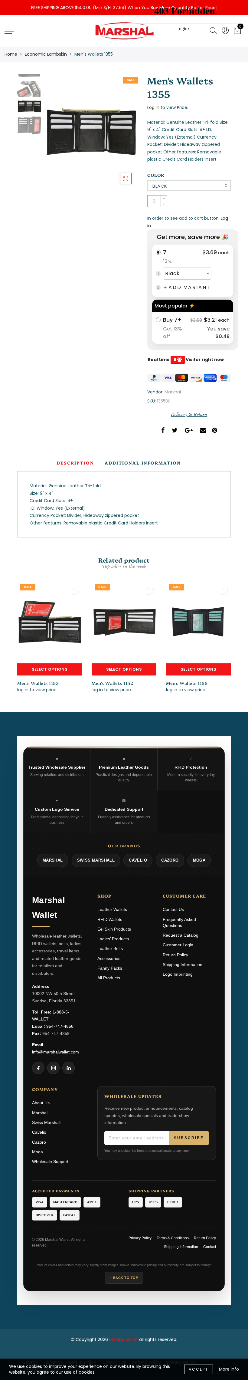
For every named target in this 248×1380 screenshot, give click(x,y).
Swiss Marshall (46, 1122)
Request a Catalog (180, 935)
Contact (209, 1247)
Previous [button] (55, 135)
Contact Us (173, 909)
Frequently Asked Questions (179, 922)
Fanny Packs (109, 968)
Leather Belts (110, 948)
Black (159, 186)
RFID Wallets (109, 919)
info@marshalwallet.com (55, 1052)
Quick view (73, 589)
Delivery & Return (189, 414)
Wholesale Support (50, 1161)
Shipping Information (182, 964)
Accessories (108, 958)
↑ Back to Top (124, 1278)
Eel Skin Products (114, 929)
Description (75, 463)
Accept (198, 1369)
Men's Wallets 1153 (38, 683)
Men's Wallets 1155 (186, 683)
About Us (41, 1102)
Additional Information (143, 463)
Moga (37, 1151)
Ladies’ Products (113, 938)
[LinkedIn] (68, 1068)
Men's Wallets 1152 (112, 683)
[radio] (192, 271)
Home (11, 54)
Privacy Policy (140, 1238)
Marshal (173, 392)
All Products (108, 977)
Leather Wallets (112, 909)
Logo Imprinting (178, 974)
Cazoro (39, 1142)
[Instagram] (53, 1068)
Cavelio (39, 1132)
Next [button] (119, 135)
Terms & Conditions (173, 1238)
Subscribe (189, 1138)
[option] (91, 132)
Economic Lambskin (46, 54)
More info (229, 1369)
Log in (153, 107)
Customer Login (178, 944)
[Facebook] (38, 1068)
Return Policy (175, 954)
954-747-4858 (59, 1026)
